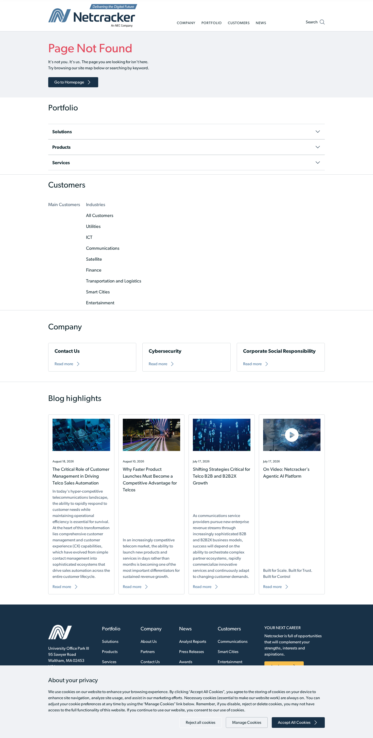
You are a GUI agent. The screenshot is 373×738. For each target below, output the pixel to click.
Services (109, 661)
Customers (229, 629)
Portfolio (111, 629)
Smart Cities (228, 651)
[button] (315, 23)
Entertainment (230, 661)
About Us (149, 641)
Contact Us (150, 661)
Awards (185, 661)
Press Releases (191, 651)
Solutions (110, 641)
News (185, 629)
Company (151, 629)
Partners (148, 651)
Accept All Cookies (294, 722)
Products (110, 651)
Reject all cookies (200, 722)
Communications (233, 641)
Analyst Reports (192, 641)
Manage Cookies (246, 722)
